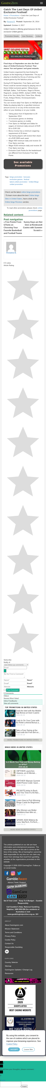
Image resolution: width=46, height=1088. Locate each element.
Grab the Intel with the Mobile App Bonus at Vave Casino (28, 712)
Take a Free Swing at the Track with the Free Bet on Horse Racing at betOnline (27, 731)
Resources (9, 973)
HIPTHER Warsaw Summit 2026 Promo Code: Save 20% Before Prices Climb (28, 782)
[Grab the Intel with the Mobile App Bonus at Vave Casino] (10, 713)
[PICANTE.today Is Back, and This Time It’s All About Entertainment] (10, 793)
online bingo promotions (30, 192)
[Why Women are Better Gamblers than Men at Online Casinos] (10, 813)
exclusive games (16, 179)
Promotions (14, 15)
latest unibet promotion (18, 182)
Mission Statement (12, 929)
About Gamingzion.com (14, 925)
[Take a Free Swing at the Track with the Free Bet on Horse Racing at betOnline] (10, 733)
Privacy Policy (10, 936)
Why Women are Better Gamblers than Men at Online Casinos (26, 811)
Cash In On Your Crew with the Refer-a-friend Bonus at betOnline (27, 721)
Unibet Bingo (34, 182)
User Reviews (27, 36)
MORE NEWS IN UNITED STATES (23, 829)
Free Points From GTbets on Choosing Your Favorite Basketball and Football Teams (13, 227)
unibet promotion (16, 184)
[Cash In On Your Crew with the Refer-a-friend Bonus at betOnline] (10, 723)
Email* (29, 683)
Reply (3, 1080)
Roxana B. (11, 22)
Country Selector (11, 962)
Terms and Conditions (13, 932)
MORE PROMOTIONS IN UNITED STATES (23, 740)
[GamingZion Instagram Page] (13, 873)
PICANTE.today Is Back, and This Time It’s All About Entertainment (28, 792)
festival (26, 179)
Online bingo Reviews (14, 202)
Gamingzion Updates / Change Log (18, 970)
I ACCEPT (14, 1049)
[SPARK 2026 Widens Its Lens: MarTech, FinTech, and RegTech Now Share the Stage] (10, 823)
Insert (24, 1086)
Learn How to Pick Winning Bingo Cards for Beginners (28, 801)
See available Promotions (23, 164)
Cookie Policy (10, 940)
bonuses (27, 177)
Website (30, 687)
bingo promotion (16, 177)
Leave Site (28, 1049)
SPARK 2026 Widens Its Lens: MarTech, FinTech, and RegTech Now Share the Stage (27, 821)
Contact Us (9, 943)
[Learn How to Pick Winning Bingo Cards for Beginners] (10, 803)
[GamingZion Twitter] (19, 873)
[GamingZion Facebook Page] (7, 873)
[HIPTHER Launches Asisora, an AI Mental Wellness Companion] (10, 774)
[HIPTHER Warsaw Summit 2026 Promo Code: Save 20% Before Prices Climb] (10, 783)
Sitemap (8, 966)
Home (6, 15)
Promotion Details (12, 36)
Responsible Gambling (13, 947)
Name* (29, 680)
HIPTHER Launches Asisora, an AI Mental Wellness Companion (25, 772)
